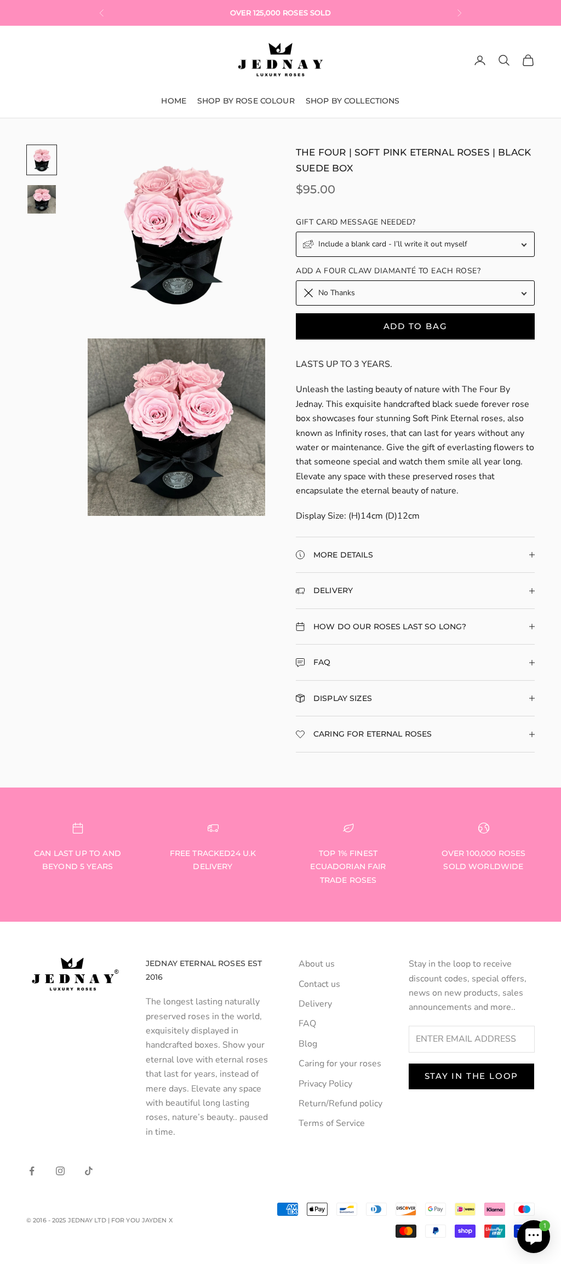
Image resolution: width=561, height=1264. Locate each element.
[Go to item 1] (41, 160)
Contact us (319, 984)
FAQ (307, 1024)
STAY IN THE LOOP (472, 1076)
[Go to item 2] (41, 199)
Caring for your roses (340, 1064)
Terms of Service (332, 1123)
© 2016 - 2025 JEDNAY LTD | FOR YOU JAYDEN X (99, 1220)
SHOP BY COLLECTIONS (353, 101)
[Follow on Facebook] (31, 1170)
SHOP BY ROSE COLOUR (246, 101)
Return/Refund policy (340, 1104)
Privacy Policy (325, 1084)
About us (317, 964)
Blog (308, 1044)
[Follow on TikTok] (88, 1170)
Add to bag (415, 326)
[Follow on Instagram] (60, 1170)
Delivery (315, 1004)
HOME (173, 101)
